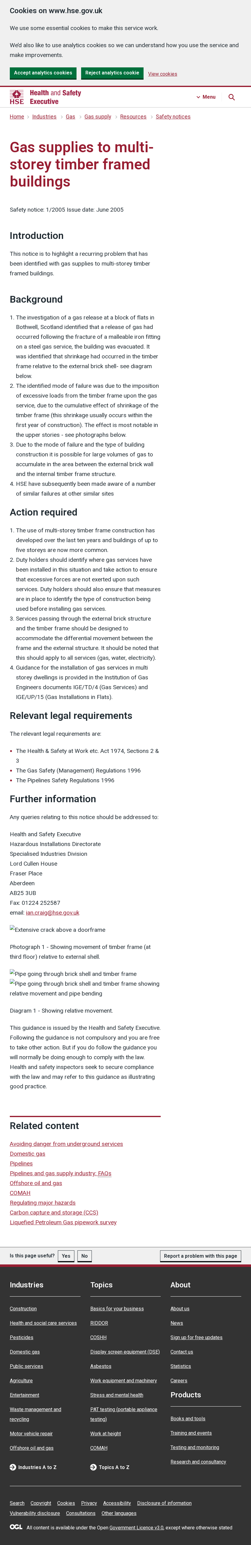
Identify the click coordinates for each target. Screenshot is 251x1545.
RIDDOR (99, 1323)
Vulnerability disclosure (35, 1513)
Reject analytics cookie (112, 73)
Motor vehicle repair (31, 1434)
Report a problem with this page (200, 1256)
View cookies (162, 74)
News (176, 1323)
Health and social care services (43, 1323)
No (84, 1256)
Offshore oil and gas (36, 1183)
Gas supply (97, 117)
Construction (23, 1309)
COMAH (20, 1192)
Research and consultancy (198, 1462)
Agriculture (21, 1381)
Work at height (105, 1434)
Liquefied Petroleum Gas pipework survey (63, 1222)
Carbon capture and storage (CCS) (54, 1212)
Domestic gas (27, 1153)
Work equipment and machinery (123, 1381)
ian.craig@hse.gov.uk (52, 912)
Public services (26, 1366)
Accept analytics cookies (43, 73)
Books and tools (187, 1419)
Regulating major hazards (43, 1202)
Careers (178, 1381)
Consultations (81, 1513)
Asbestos (100, 1366)
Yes (66, 1256)
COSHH (98, 1337)
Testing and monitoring (194, 1447)
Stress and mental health (116, 1395)
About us (179, 1309)
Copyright (41, 1503)
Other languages (119, 1513)
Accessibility (117, 1503)
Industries (44, 117)
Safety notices (173, 117)
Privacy (89, 1503)
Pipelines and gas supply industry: (60, 1173)
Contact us (181, 1352)
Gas (70, 117)
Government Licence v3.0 (136, 1528)
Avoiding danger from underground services (66, 1143)
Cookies (66, 1503)
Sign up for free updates (196, 1337)
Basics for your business (117, 1309)
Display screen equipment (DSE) (125, 1352)
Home (17, 117)
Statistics (180, 1366)
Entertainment (24, 1395)
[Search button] (231, 97)
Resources (133, 117)
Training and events (191, 1433)
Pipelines (21, 1163)
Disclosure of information (164, 1503)
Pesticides (21, 1337)
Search (17, 1503)
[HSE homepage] (45, 97)
